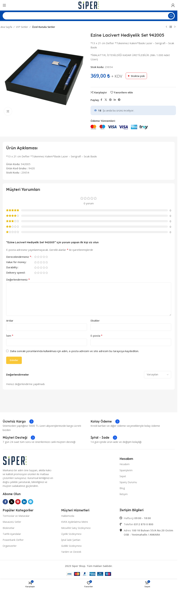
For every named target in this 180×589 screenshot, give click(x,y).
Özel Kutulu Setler (43, 27)
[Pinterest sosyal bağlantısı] (110, 99)
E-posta (96, 336)
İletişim (124, 494)
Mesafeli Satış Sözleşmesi (76, 528)
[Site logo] (88, 5)
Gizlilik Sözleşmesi (71, 545)
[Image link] (15, 460)
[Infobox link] (18, 421)
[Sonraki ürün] (175, 27)
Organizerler (10, 545)
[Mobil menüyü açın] (4, 5)
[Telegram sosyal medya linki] (119, 99)
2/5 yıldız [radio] (38, 257)
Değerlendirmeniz (18, 279)
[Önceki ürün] (166, 27)
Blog (122, 488)
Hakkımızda (67, 515)
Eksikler (95, 320)
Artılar (9, 320)
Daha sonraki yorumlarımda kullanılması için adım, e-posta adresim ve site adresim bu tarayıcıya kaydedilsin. (74, 351)
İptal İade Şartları (70, 540)
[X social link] (106, 99)
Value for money (16, 262)
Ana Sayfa (6, 27)
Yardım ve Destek (71, 551)
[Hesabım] (172, 5)
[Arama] (171, 16)
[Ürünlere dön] (171, 27)
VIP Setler (22, 27)
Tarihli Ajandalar (12, 534)
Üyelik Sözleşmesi (71, 534)
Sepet (123, 476)
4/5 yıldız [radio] (43, 257)
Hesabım (125, 464)
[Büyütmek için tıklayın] (8, 111)
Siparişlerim (126, 470)
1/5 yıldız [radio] (35, 257)
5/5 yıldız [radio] (46, 257)
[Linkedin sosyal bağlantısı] (115, 99)
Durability (12, 267)
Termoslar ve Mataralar (16, 515)
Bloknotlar (8, 528)
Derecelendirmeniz (18, 257)
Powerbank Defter (13, 540)
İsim (9, 336)
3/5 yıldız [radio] (41, 257)
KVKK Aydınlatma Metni (74, 521)
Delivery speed (15, 272)
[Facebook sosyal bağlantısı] (101, 99)
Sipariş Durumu (128, 482)
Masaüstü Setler (12, 521)
